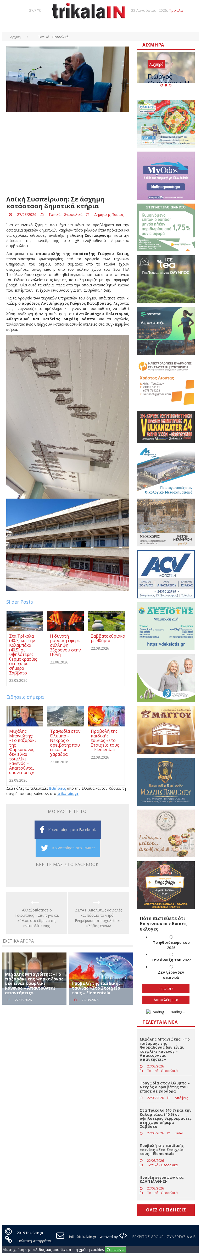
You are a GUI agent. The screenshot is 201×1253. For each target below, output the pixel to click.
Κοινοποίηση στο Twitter (73, 847)
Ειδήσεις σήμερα (25, 697)
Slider (179, 1133)
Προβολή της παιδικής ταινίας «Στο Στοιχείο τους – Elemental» (96, 987)
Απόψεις (181, 1098)
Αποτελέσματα (166, 999)
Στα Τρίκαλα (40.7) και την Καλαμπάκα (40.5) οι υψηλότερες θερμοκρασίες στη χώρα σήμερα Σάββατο (166, 1118)
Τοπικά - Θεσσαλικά (65, 214)
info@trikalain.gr (82, 1236)
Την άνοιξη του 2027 (171, 959)
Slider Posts (19, 602)
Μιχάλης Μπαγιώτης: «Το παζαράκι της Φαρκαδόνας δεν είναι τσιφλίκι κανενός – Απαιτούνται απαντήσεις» (34, 983)
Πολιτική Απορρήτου (35, 1240)
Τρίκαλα (176, 10)
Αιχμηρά (156, 64)
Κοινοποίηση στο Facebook (72, 829)
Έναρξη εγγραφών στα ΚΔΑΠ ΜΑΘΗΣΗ (162, 1179)
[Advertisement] (67, 153)
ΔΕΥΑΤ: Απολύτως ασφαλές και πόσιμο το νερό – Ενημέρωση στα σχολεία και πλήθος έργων (98, 918)
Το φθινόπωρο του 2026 (171, 945)
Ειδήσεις (57, 788)
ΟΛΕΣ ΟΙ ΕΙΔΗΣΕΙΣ (166, 1210)
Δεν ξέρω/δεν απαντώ (171, 975)
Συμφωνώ (115, 1249)
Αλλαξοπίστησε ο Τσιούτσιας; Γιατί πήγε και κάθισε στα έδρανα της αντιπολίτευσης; (37, 918)
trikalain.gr (68, 793)
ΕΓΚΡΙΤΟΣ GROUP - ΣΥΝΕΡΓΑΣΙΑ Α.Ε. (163, 1236)
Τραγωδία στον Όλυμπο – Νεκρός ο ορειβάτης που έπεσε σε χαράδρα (165, 1087)
